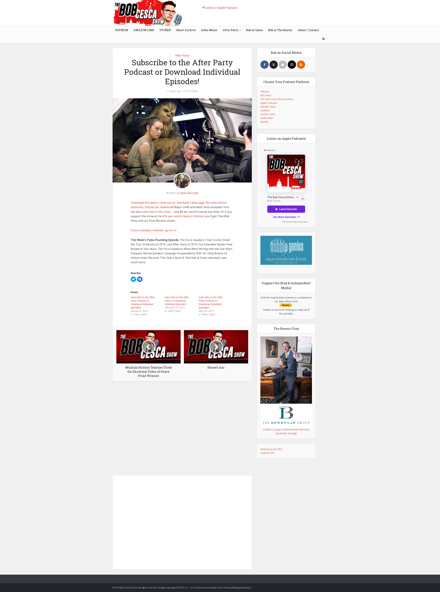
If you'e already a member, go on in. (154, 230)
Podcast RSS (267, 453)
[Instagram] (292, 64)
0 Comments (191, 91)
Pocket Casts (267, 114)
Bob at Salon (254, 30)
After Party (230, 30)
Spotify (264, 121)
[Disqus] (182, 429)
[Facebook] (264, 64)
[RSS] (301, 64)
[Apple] (283, 64)
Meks (187, 587)
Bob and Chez (189, 193)
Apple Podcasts (269, 102)
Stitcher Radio (268, 106)
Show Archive (186, 30)
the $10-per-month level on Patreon (181, 216)
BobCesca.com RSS (271, 449)
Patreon (264, 91)
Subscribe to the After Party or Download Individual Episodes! (177, 301)
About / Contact (308, 30)
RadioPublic (266, 118)
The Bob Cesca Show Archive (276, 99)
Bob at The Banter (280, 30)
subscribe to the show (156, 212)
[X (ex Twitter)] (274, 64)
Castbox (265, 110)
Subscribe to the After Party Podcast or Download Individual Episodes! (143, 302)
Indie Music (209, 30)
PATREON (121, 30)
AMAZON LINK (143, 30)
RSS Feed (265, 95)
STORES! (165, 30)
